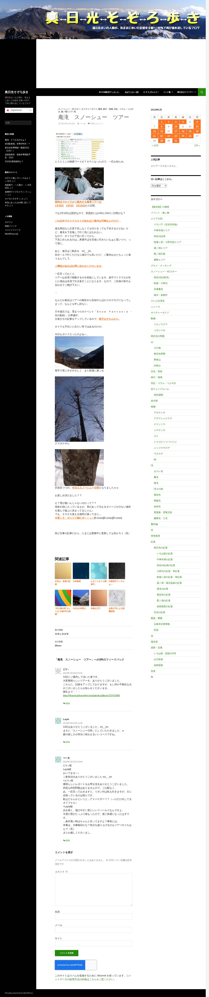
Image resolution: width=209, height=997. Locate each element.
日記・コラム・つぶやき (163, 383)
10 (176, 126)
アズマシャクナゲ (163, 418)
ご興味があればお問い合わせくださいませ (78, 266)
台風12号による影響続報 (117, 609)
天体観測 (77, 581)
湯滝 (156, 483)
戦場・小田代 (161, 283)
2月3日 (70, 205)
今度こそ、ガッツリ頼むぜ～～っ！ (74, 517)
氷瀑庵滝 (158, 289)
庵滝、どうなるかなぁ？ (15, 140)
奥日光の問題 (158, 336)
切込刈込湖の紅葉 (166, 565)
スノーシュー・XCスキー (69, 109)
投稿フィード (11, 226)
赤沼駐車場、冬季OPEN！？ (17, 144)
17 (176, 131)
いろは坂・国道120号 (165, 653)
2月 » (197, 145)
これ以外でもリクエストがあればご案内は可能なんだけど (87, 220)
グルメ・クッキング (161, 265)
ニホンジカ (159, 330)
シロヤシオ (159, 430)
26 (190, 136)
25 (183, 136)
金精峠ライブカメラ (14, 192)
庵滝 (100, 109)
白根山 (157, 365)
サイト (58, 938)
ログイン (9, 222)
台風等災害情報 (162, 624)
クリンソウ (159, 424)
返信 (68, 703)
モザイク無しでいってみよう (17, 178)
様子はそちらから (109, 318)
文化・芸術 (156, 371)
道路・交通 (156, 647)
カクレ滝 (158, 471)
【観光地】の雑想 (160, 207)
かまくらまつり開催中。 (98, 582)
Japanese (16, 110)
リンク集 (167, 92)
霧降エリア (159, 259)
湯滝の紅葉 (162, 588)
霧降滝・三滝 (161, 518)
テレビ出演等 (158, 301)
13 (197, 126)
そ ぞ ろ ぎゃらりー (151, 92)
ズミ (156, 436)
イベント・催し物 (160, 212)
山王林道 (158, 659)
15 (161, 131)
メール (58, 925)
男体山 (157, 359)
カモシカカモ (62, 632)
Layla (66, 719)
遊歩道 (154, 641)
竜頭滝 (157, 494)
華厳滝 (157, 500)
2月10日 (80, 205)
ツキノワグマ (161, 324)
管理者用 (155, 536)
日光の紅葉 (159, 612)
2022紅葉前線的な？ (14, 161)
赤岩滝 (157, 506)
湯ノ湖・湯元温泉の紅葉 (169, 583)
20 (197, 131)
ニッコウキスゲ (162, 447)
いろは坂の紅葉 (165, 553)
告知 (156, 630)
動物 (153, 318)
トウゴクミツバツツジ (165, 442)
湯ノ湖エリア (67, 112)
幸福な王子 (96, 608)
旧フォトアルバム (160, 389)
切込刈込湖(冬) (161, 277)
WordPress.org (11, 234)
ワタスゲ (158, 453)
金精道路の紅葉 (165, 606)
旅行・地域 (108, 109)
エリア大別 (156, 218)
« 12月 (155, 145)
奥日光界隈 (159, 353)
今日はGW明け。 (80, 608)
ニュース (155, 306)
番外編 (154, 524)
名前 (57, 911)
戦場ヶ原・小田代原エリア (167, 242)
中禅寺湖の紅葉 (165, 559)
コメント (61, 871)
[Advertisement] (103, 64)
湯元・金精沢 (161, 295)
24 (176, 136)
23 (168, 136)
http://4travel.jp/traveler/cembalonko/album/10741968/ (91, 695)
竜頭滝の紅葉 (163, 594)
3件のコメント (96, 123)
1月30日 (59, 205)
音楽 (153, 671)
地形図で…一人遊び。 (14, 185)
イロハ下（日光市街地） (166, 224)
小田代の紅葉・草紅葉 (168, 571)
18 (183, 131)
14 (154, 131)
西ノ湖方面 (159, 254)
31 (176, 140)
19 (190, 131)
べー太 (82, 123)
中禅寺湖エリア (162, 230)
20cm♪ (59, 644)
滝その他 (158, 489)
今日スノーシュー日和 (85, 487)
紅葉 (153, 541)
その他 (157, 348)
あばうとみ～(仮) (132, 92)
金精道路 (158, 665)
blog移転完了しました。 (110, 92)
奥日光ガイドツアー (185, 92)
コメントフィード (13, 230)
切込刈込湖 (159, 236)
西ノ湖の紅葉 (163, 600)
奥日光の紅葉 (161, 547)
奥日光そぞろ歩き (16, 92)
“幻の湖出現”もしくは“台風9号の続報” (63, 611)
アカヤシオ (159, 412)
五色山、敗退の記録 (63, 582)
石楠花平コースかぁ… (116, 582)
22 (161, 136)
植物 (153, 406)
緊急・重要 (156, 618)
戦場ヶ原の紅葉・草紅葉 (169, 577)
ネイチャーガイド (89, 109)
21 (154, 136)
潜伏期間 (158, 395)
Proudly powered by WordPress (19, 993)
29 (161, 140)
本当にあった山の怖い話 (15, 202)
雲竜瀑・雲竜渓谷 (163, 512)
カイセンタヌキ (12, 199)
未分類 (154, 400)
